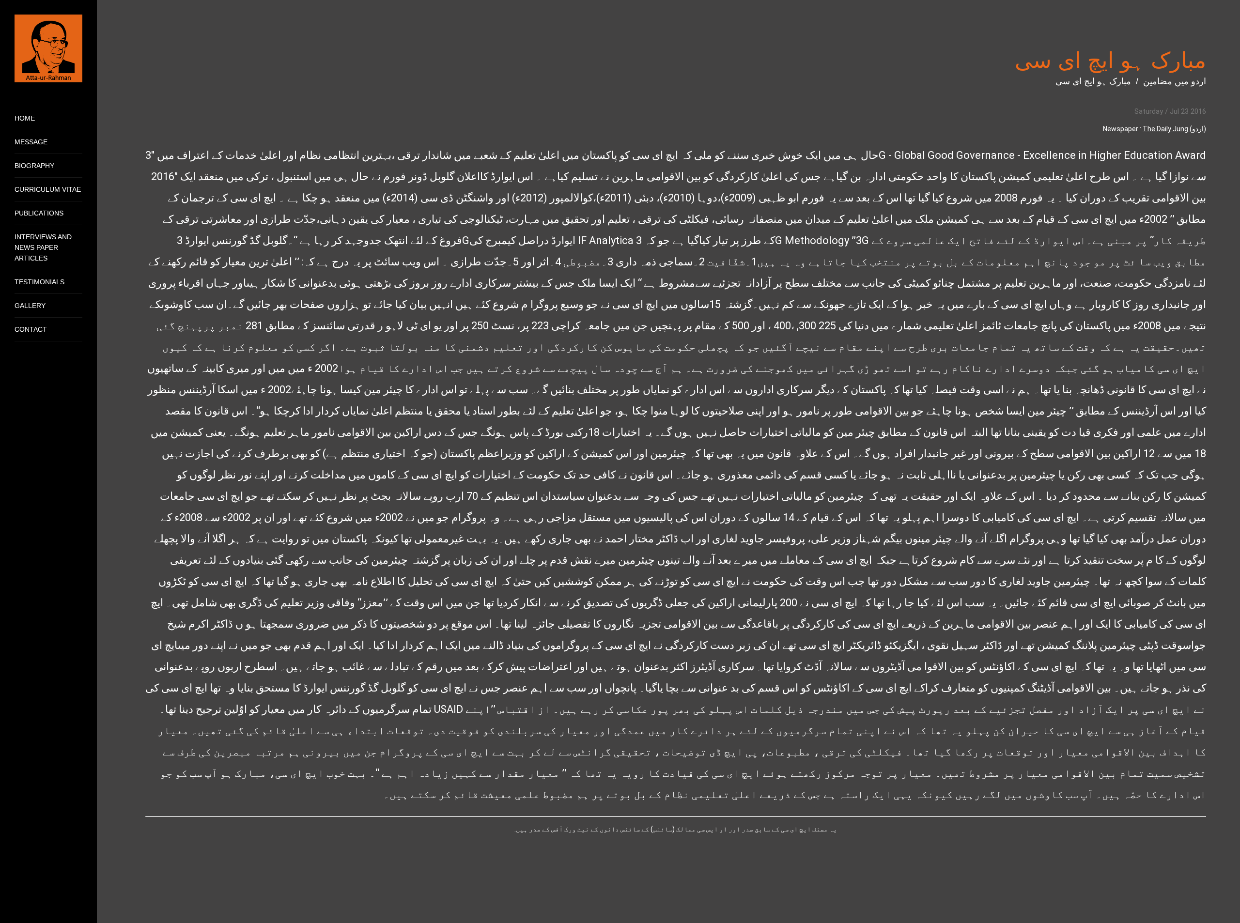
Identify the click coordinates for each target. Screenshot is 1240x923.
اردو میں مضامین (1174, 81)
